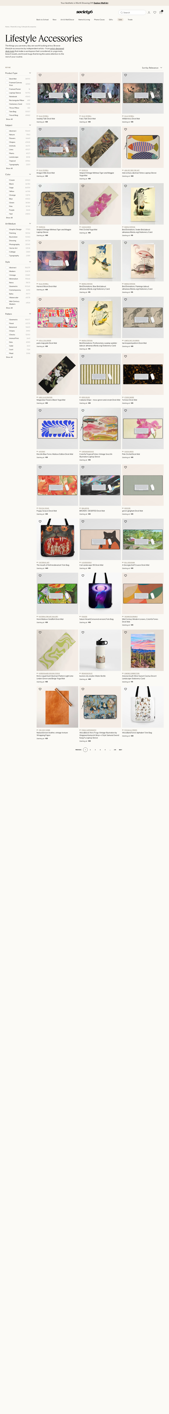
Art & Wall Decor (67, 19)
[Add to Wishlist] (40, 75)
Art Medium (10, 223)
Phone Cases (99, 19)
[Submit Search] (121, 12)
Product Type (11, 73)
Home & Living (84, 19)
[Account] (149, 12)
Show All (9, 119)
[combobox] (132, 12)
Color (8, 174)
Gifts (111, 19)
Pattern (8, 313)
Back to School (42, 19)
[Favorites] (155, 12)
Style (7, 261)
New (54, 19)
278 (115, 750)
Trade (130, 19)
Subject (8, 125)
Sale (120, 19)
